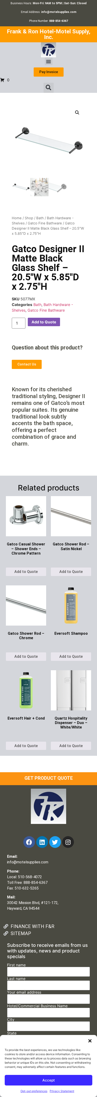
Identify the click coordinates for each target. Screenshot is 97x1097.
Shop (29, 218)
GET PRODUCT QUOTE (48, 778)
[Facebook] (29, 842)
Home (17, 218)
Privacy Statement (62, 1091)
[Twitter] (55, 842)
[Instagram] (68, 842)
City (10, 1020)
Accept (48, 1080)
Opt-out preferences (33, 1091)
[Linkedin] (42, 842)
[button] (90, 1040)
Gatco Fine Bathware (45, 223)
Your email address (24, 992)
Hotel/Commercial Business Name (37, 1006)
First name (16, 965)
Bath (40, 218)
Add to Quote (44, 322)
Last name (16, 979)
